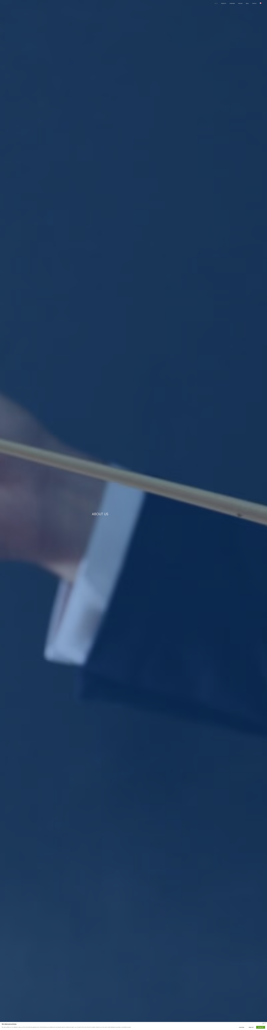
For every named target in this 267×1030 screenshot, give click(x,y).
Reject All (251, 1027)
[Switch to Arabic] (261, 3)
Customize (241, 1027)
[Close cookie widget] (264, 1023)
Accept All (260, 1027)
